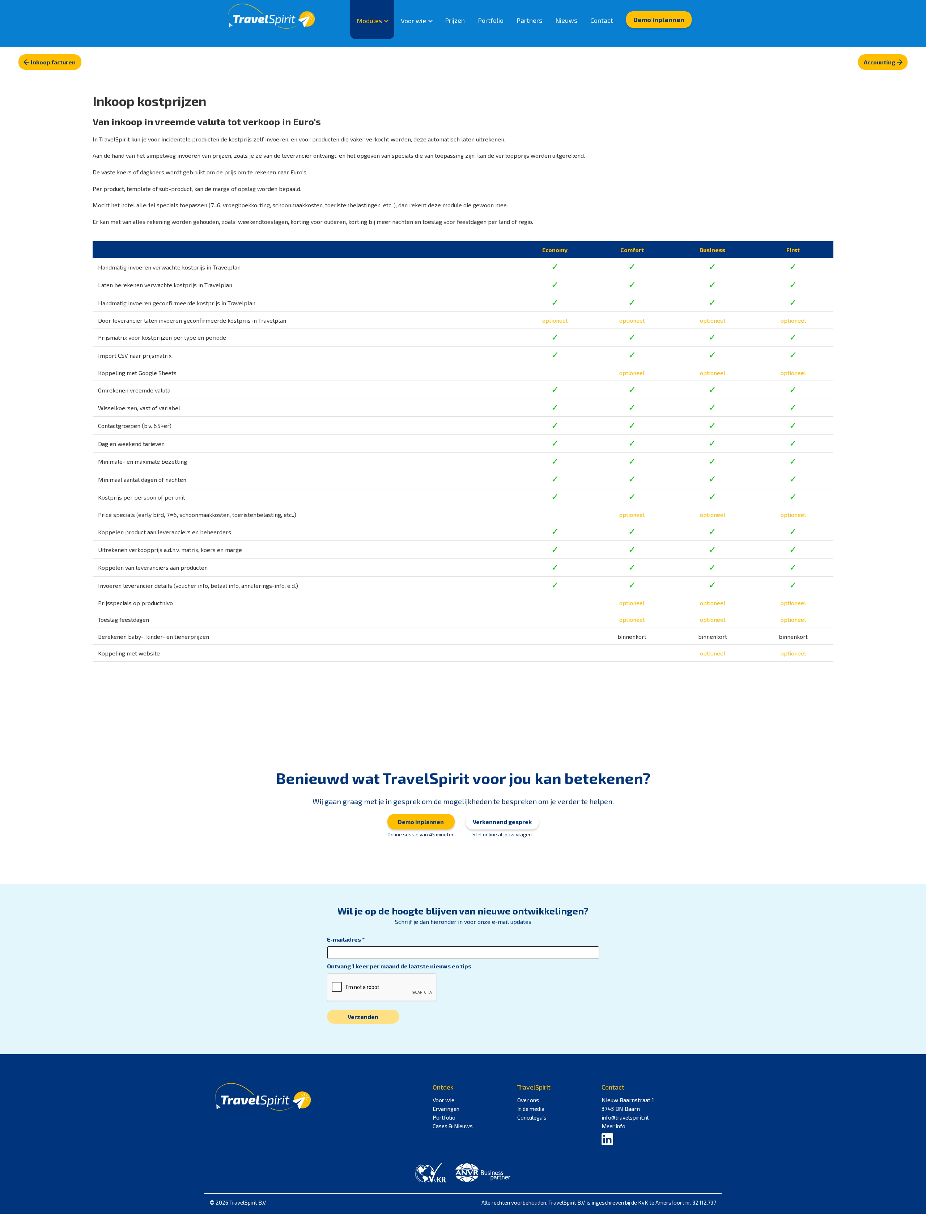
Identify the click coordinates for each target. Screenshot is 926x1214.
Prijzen (455, 20)
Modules (369, 21)
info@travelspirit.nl (625, 1117)
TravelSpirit (534, 1087)
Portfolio (491, 20)
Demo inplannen (658, 20)
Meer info (613, 1126)
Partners (529, 20)
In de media (530, 1108)
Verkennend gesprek (502, 821)
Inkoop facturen (53, 62)
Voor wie (413, 21)
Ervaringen (446, 1108)
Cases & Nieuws (453, 1126)
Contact (601, 20)
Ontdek (443, 1087)
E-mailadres (344, 939)
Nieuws (566, 20)
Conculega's (532, 1117)
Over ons (528, 1100)
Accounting (879, 62)
